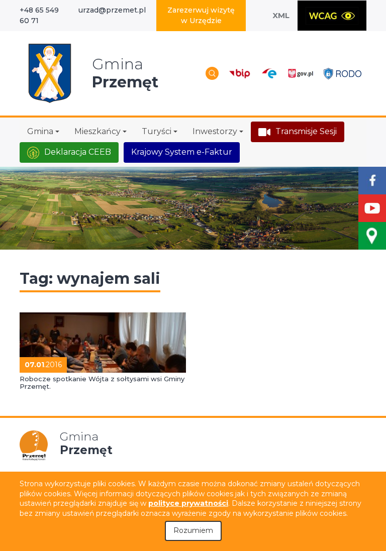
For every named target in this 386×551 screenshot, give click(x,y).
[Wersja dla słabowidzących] (332, 16)
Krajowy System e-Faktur (181, 152)
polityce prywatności (188, 503)
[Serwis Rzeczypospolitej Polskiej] (300, 73)
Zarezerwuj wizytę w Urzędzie (201, 15)
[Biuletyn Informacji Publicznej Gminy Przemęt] (240, 73)
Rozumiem (193, 530)
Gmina (40, 131)
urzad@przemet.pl (112, 10)
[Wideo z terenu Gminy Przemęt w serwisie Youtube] (372, 208)
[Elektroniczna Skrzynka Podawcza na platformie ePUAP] (268, 73)
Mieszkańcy (97, 131)
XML (281, 15)
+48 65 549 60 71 (39, 15)
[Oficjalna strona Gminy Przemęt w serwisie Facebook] (372, 180)
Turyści (156, 131)
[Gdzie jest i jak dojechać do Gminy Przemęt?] (372, 236)
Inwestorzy (214, 131)
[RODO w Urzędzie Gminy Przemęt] (342, 73)
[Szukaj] (212, 73)
